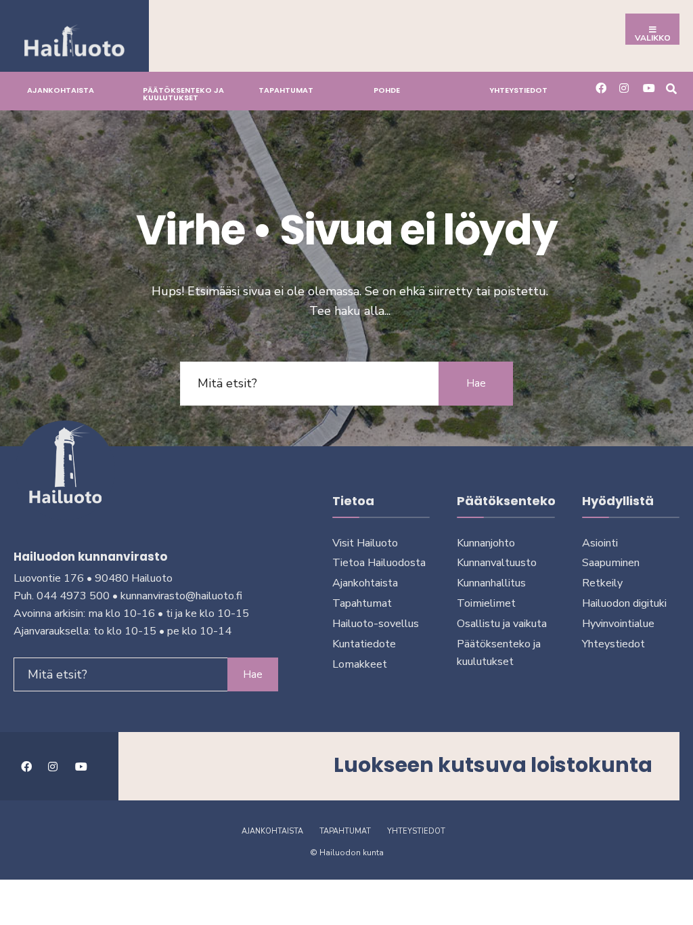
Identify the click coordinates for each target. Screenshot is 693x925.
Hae (476, 383)
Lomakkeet (359, 664)
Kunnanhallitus (491, 583)
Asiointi (600, 543)
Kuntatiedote (364, 644)
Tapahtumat (286, 90)
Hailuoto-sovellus (375, 623)
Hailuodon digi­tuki (624, 603)
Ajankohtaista (60, 90)
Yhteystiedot (518, 90)
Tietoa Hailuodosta (379, 562)
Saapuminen (611, 562)
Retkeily (602, 583)
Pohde (387, 90)
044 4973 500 (73, 595)
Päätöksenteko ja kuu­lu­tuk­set (183, 94)
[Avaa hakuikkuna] (671, 88)
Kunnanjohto (486, 543)
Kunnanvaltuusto (497, 562)
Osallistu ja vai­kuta (502, 623)
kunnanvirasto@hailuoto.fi (181, 595)
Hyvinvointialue (618, 623)
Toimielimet (486, 603)
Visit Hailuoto (365, 543)
